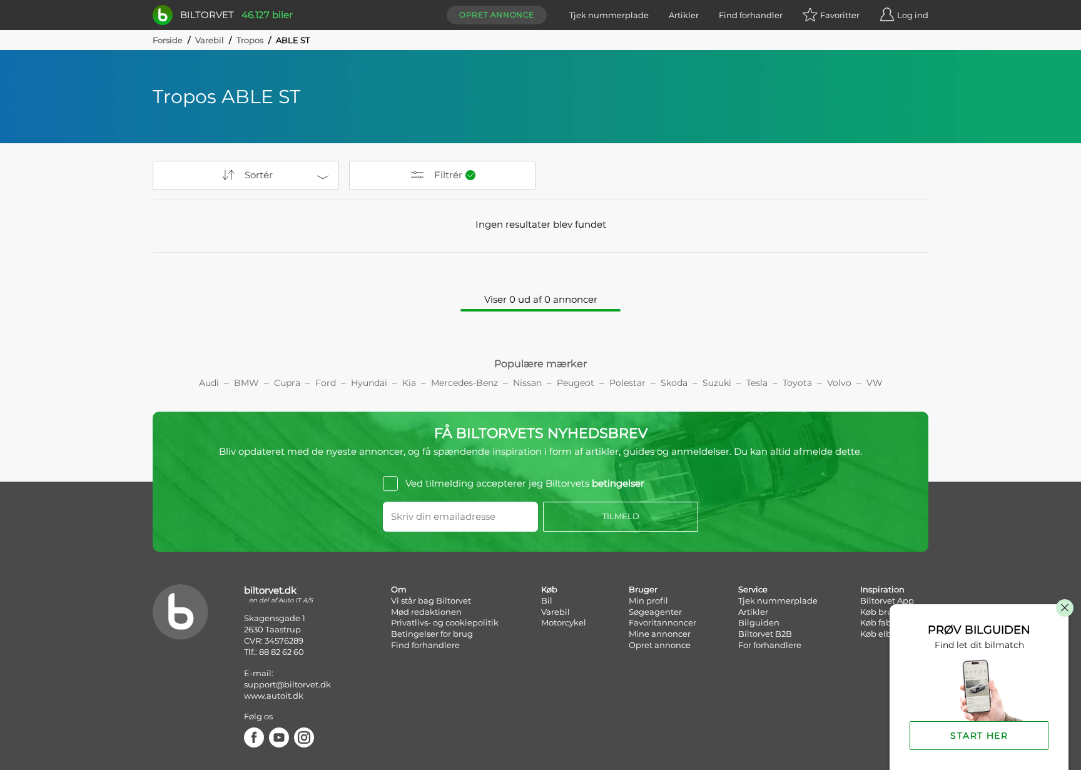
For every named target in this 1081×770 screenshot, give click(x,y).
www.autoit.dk (273, 696)
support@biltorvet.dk (287, 684)
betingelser (618, 483)
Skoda (674, 382)
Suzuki (717, 382)
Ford (325, 382)
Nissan (527, 382)
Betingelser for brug (432, 634)
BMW (246, 382)
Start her (979, 735)
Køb (549, 589)
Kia (409, 382)
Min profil (648, 600)
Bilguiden (758, 622)
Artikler (684, 15)
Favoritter (840, 15)
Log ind (912, 15)
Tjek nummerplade (609, 15)
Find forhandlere (425, 645)
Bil (546, 600)
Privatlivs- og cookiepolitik (445, 622)
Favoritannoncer (662, 622)
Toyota (797, 382)
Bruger (643, 589)
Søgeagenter (655, 612)
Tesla (757, 382)
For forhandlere (769, 645)
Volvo (839, 382)
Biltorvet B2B (765, 634)
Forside (168, 40)
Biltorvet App (887, 600)
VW (874, 382)
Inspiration (882, 589)
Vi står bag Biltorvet (431, 600)
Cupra (287, 382)
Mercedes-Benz (464, 382)
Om (399, 589)
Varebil (209, 40)
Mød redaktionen (426, 612)
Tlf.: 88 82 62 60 (274, 652)
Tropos (249, 40)
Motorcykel (563, 622)
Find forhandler (751, 15)
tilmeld (620, 516)
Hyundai (369, 382)
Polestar (627, 382)
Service (753, 589)
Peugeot (575, 382)
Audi (209, 382)
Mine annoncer (660, 634)
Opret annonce (496, 14)
